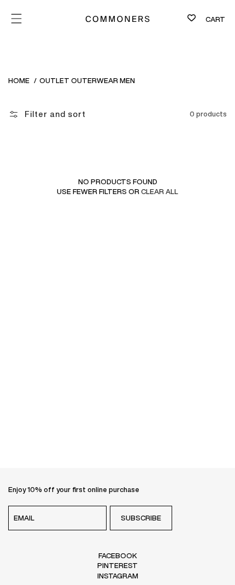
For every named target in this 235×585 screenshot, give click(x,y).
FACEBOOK (117, 555)
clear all (159, 191)
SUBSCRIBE (141, 518)
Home (19, 80)
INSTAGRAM (117, 576)
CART (215, 19)
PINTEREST (117, 565)
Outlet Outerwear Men (87, 80)
